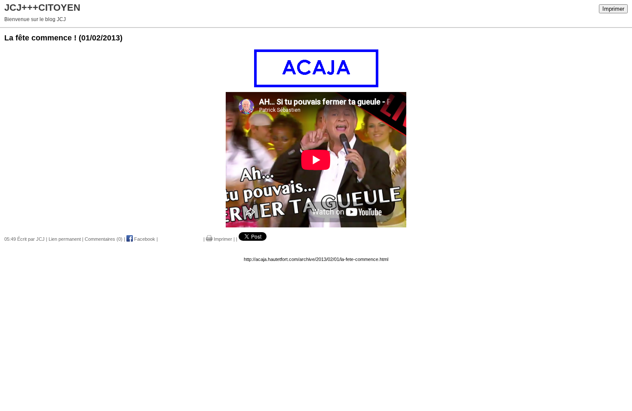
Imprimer (613, 9)
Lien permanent (65, 239)
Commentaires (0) (104, 239)
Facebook (144, 239)
